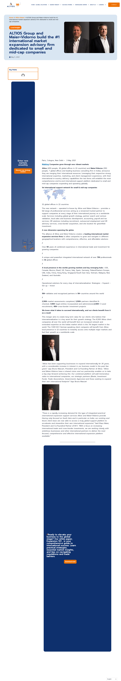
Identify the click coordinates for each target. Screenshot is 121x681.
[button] (70, 562)
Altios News (20, 17)
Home (33, 5)
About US (93, 5)
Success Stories (67, 5)
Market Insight (54, 5)
